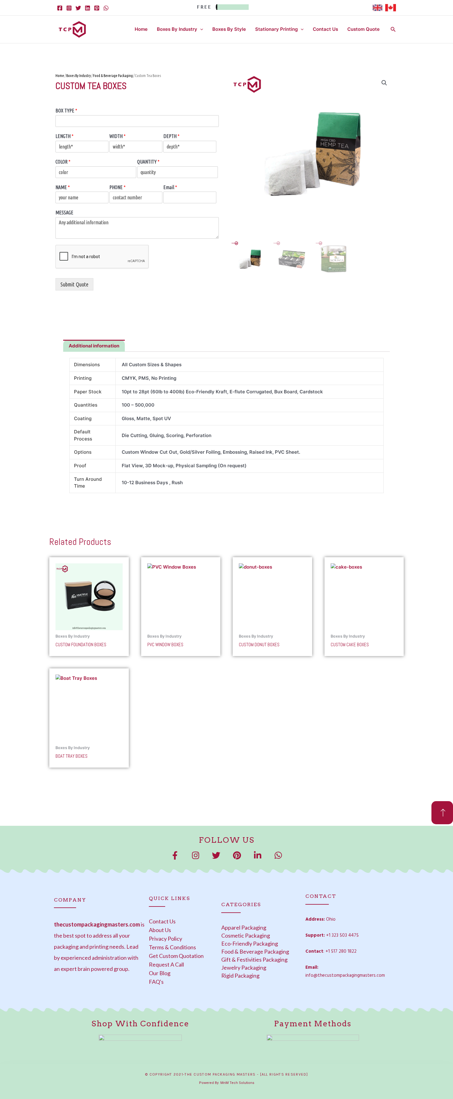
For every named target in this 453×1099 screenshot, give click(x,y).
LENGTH (64, 136)
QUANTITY (148, 161)
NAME (62, 187)
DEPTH (171, 136)
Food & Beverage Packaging (113, 76)
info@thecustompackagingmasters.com (345, 975)
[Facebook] (60, 8)
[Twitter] (78, 8)
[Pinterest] (97, 8)
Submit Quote (74, 284)
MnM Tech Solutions (237, 1083)
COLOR (63, 161)
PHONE (117, 187)
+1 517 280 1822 (341, 951)
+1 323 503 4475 (342, 935)
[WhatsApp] (106, 8)
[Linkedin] (87, 8)
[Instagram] (69, 8)
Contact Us (325, 29)
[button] (200, 29)
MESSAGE (64, 212)
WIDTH (117, 136)
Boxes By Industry (177, 29)
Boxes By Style (229, 29)
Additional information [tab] (94, 346)
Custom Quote (363, 29)
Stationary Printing (276, 29)
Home (141, 29)
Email (170, 187)
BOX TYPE (66, 110)
